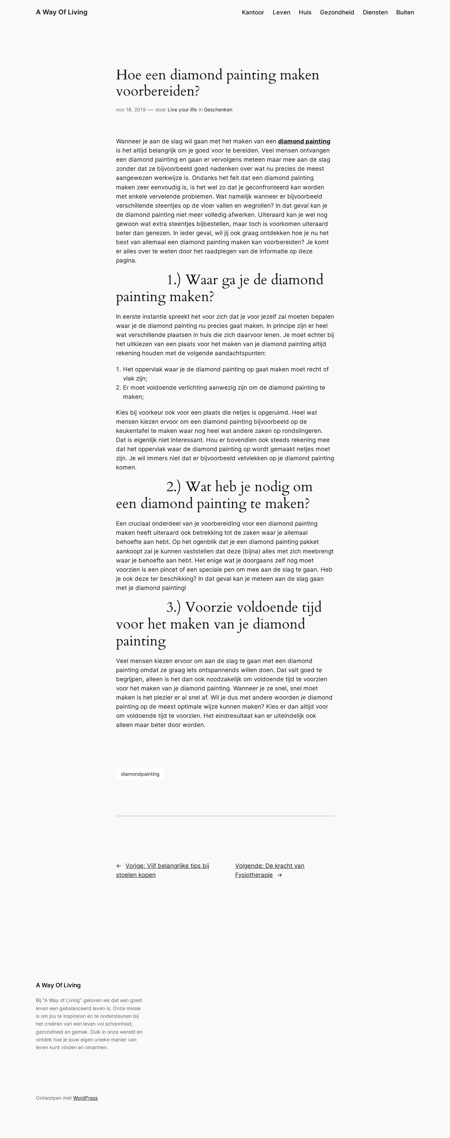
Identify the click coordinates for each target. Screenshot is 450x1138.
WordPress (85, 1098)
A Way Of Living (62, 12)
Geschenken (218, 109)
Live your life (182, 109)
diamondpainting (140, 774)
